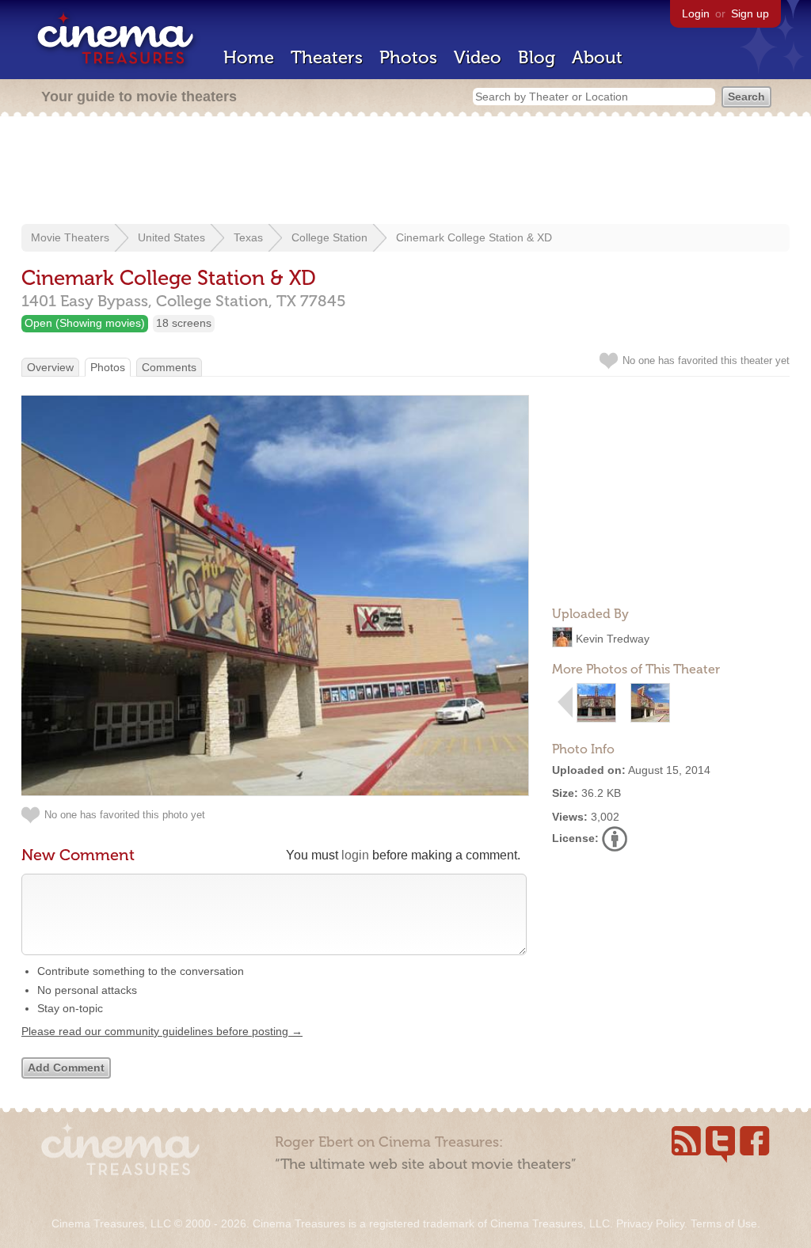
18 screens (183, 323)
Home (248, 57)
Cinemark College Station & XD (474, 237)
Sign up (750, 13)
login (355, 855)
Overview (50, 367)
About (597, 57)
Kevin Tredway (612, 638)
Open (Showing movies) (85, 323)
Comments (169, 367)
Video (477, 57)
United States (171, 237)
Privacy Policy (650, 1223)
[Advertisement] (405, 171)
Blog (536, 57)
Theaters (327, 57)
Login (696, 13)
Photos (408, 57)
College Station (329, 237)
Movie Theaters (70, 237)
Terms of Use (724, 1223)
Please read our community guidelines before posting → (162, 1031)
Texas (248, 237)
